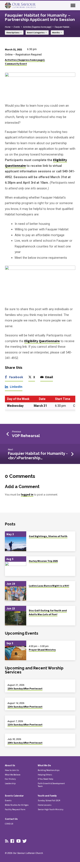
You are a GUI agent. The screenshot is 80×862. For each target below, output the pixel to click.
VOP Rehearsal (26, 435)
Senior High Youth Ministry (50, 809)
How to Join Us (12, 770)
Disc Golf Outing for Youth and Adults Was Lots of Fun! (48, 612)
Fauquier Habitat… (63, 27)
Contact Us (11, 818)
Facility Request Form (15, 809)
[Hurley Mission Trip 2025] (15, 569)
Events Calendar (14, 795)
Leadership (10, 783)
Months (56, 32)
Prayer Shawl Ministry (42, 649)
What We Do (44, 765)
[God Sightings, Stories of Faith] (15, 544)
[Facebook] (12, 841)
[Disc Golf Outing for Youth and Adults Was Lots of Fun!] (15, 618)
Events (17, 27)
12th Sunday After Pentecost (24, 706)
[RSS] (6, 841)
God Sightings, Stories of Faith (48, 536)
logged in (27, 494)
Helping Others (45, 774)
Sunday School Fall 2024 (49, 800)
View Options (13, 32)
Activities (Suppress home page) (37, 27)
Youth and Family (47, 795)
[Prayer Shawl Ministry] (15, 653)
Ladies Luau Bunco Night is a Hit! (49, 585)
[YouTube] (18, 841)
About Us (10, 765)
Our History (10, 779)
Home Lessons (44, 805)
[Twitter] (24, 841)
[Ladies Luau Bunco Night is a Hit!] (15, 593)
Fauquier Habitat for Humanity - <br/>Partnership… (38, 455)
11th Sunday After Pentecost (24, 724)
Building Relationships (49, 770)
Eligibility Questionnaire (42, 341)
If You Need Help (45, 779)
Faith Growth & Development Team (51, 785)
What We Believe (12, 774)
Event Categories (36, 32)
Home (7, 27)
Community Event (16, 63)
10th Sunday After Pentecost (24, 742)
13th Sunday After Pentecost (24, 688)
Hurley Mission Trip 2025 (43, 561)
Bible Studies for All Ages (17, 805)
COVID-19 (9, 823)
